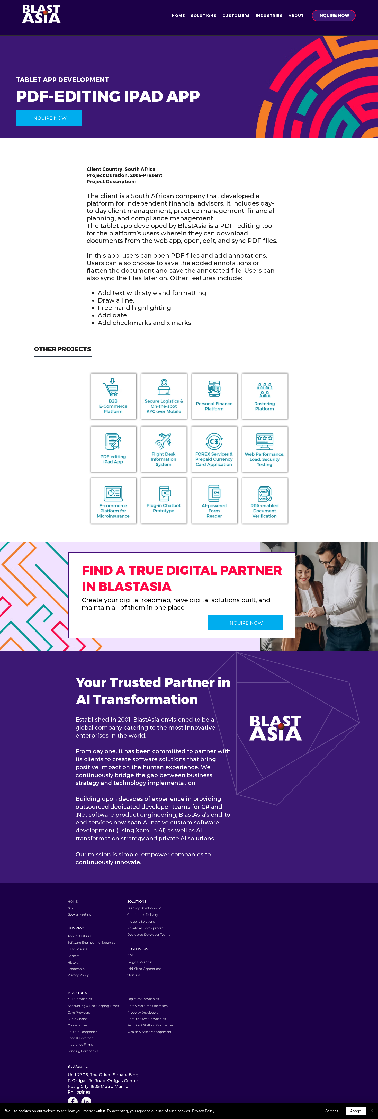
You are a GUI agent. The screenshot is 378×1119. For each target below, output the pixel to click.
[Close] (372, 1111)
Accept (355, 1110)
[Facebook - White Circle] (73, 1102)
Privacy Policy (203, 1110)
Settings (331, 1110)
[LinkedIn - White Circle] (86, 1102)
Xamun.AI (150, 830)
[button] (203, 15)
